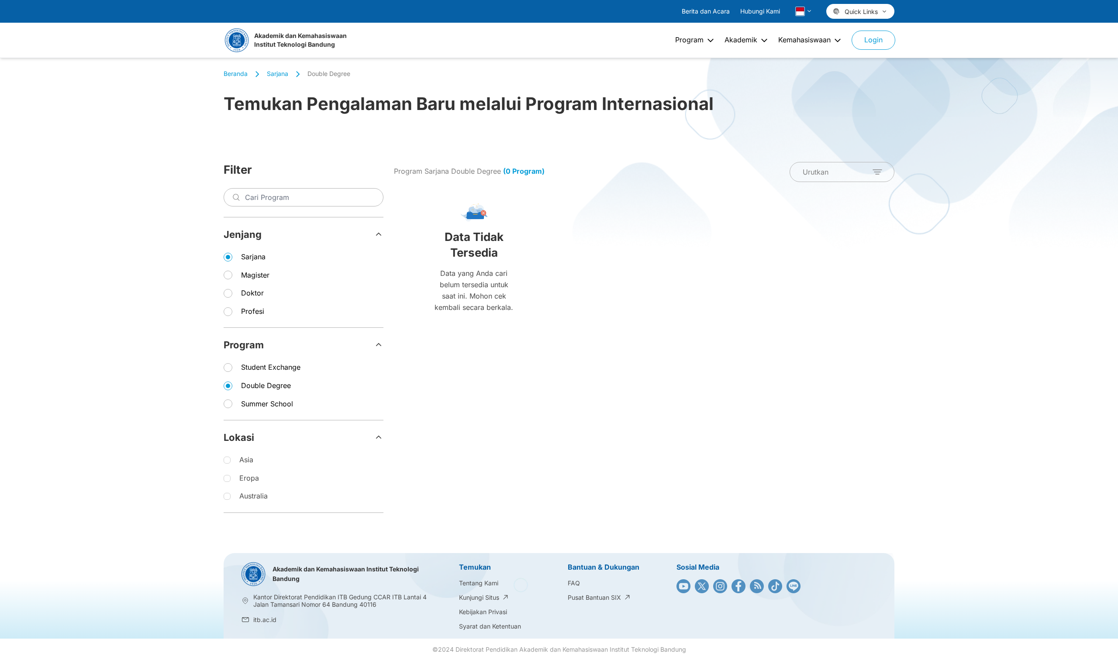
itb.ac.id (264, 619)
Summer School (267, 403)
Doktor (252, 293)
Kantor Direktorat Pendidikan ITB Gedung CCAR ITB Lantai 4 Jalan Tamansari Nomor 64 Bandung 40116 (340, 600)
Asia (246, 459)
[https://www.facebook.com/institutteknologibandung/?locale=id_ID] (738, 586)
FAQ (574, 583)
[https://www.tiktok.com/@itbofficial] (775, 586)
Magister (255, 275)
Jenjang (243, 234)
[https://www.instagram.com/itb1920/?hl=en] (720, 586)
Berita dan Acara (706, 11)
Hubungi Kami (760, 11)
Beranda (236, 73)
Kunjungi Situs (479, 597)
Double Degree (266, 385)
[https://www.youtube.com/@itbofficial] (683, 586)
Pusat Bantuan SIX (594, 597)
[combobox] (842, 172)
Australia (253, 496)
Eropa (249, 478)
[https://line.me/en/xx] (794, 586)
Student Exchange (270, 367)
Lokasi (239, 437)
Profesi (252, 311)
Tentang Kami (478, 583)
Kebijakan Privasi (483, 611)
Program (244, 345)
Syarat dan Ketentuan (490, 626)
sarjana (277, 73)
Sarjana (253, 256)
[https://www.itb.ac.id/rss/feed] (757, 586)
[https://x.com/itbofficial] (702, 586)
